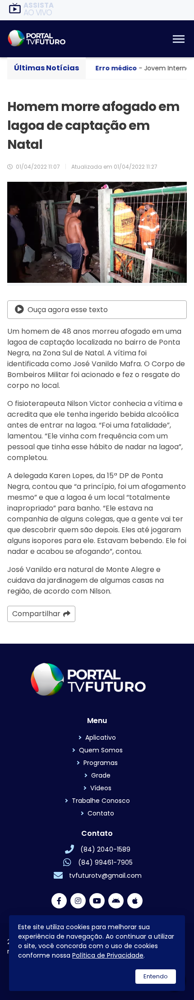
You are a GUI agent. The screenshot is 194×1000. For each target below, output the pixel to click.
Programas (100, 762)
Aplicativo (100, 737)
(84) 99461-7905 (105, 862)
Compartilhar (36, 613)
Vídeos (100, 788)
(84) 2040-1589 (105, 849)
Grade (101, 775)
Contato (101, 813)
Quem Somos (101, 750)
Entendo (155, 976)
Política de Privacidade (107, 955)
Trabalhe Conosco (101, 800)
